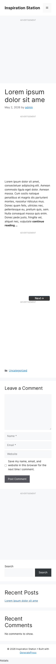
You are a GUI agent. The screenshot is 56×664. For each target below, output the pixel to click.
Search (9, 566)
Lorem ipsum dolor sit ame (21, 600)
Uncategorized (18, 370)
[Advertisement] (28, 53)
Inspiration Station (22, 7)
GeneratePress (28, 652)
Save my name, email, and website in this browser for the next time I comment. (27, 465)
